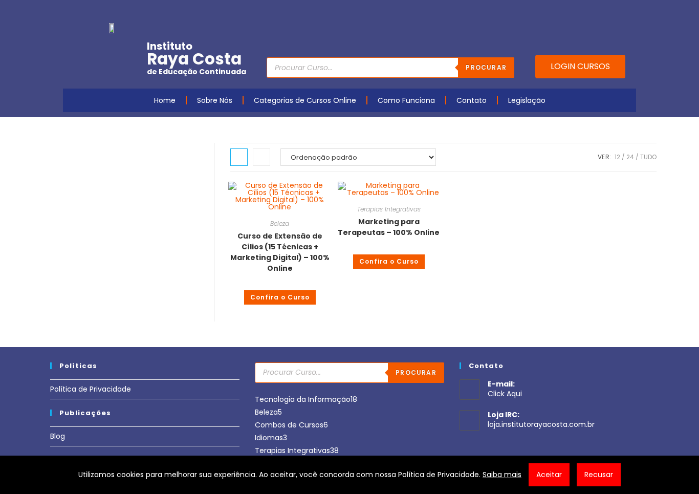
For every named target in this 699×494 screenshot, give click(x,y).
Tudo (648, 157)
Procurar (486, 67)
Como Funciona (406, 100)
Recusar (598, 474)
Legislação (526, 100)
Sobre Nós (214, 100)
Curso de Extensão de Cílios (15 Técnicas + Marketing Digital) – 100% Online (280, 252)
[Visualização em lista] (261, 157)
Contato (471, 100)
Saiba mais (502, 474)
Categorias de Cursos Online (305, 100)
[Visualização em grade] (239, 157)
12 (617, 157)
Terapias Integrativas (389, 209)
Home (165, 100)
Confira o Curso (280, 297)
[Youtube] (566, 11)
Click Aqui (505, 394)
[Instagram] (581, 11)
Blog (57, 436)
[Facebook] (550, 11)
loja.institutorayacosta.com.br (541, 424)
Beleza (279, 223)
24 (630, 157)
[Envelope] (597, 11)
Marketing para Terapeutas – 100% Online (389, 227)
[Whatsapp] (613, 11)
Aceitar (549, 474)
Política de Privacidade (90, 389)
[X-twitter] (629, 11)
